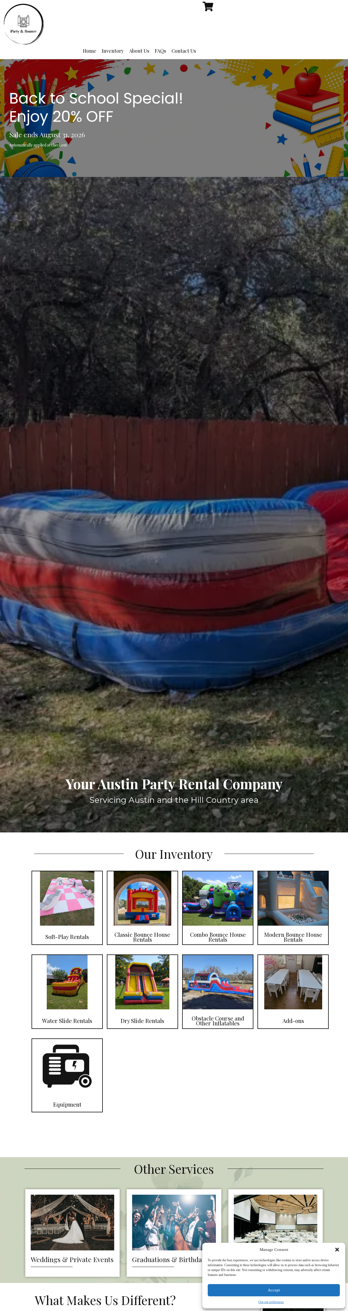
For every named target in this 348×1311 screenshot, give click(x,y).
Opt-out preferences (271, 1302)
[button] (337, 1249)
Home (89, 51)
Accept (274, 1290)
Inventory (113, 51)
